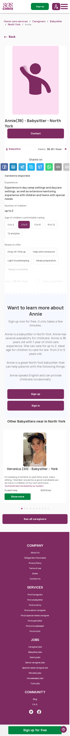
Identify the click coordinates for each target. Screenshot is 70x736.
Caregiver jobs (35, 646)
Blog (35, 699)
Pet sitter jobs (35, 673)
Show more (17, 496)
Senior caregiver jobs (35, 662)
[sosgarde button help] (63, 729)
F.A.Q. (35, 704)
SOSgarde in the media (35, 557)
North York (14, 24)
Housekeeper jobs (35, 678)
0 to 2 (11, 224)
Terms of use (35, 568)
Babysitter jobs (35, 652)
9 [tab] (45, 508)
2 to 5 (24, 224)
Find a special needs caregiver (35, 615)
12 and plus (14, 233)
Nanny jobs (35, 657)
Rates (35, 573)
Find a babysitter (35, 599)
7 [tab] (39, 508)
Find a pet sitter (35, 620)
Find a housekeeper (35, 626)
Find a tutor (35, 631)
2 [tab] (24, 508)
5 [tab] (33, 508)
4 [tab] (30, 508)
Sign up (35, 394)
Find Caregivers (35, 594)
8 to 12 (51, 224)
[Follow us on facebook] (39, 712)
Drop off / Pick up (17, 251)
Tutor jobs (35, 683)
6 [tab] (36, 508)
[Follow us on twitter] (31, 712)
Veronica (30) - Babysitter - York (32, 469)
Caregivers (38, 21)
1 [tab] (21, 508)
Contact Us (35, 578)
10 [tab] (48, 508)
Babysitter (56, 21)
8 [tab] (42, 508)
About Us (35, 552)
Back (12, 36)
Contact (36, 133)
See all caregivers (35, 519)
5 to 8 (38, 224)
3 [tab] (27, 508)
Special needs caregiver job (35, 667)
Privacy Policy (35, 563)
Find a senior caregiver (35, 610)
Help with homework (44, 251)
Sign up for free (35, 730)
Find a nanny (35, 605)
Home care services (16, 21)
